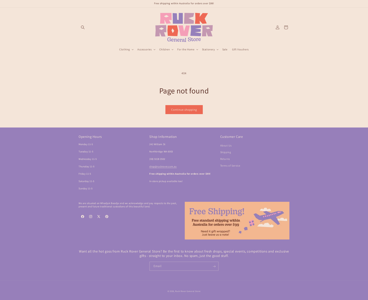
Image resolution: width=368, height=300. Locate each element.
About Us (226, 145)
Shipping (225, 152)
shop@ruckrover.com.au (163, 166)
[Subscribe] (214, 266)
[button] (83, 27)
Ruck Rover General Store (187, 291)
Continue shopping (184, 109)
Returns (225, 159)
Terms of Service (230, 165)
